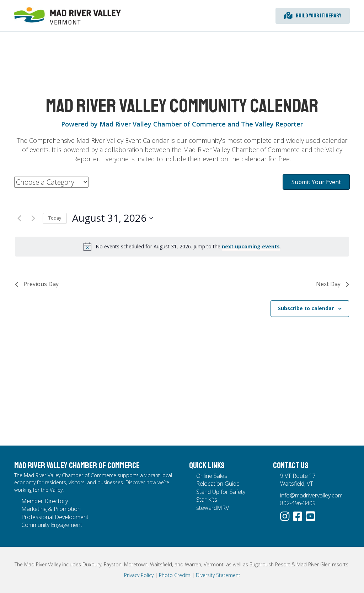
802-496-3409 (298, 503)
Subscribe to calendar (306, 308)
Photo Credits (175, 575)
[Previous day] (19, 218)
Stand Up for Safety (220, 492)
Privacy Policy (139, 575)
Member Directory (44, 501)
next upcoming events (251, 246)
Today (54, 218)
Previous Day (41, 284)
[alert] (182, 247)
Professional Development (55, 517)
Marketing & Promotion (51, 509)
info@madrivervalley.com (311, 495)
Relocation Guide (218, 483)
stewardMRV (212, 508)
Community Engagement (51, 525)
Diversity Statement (218, 575)
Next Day (328, 284)
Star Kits (206, 499)
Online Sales (211, 476)
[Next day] (33, 218)
